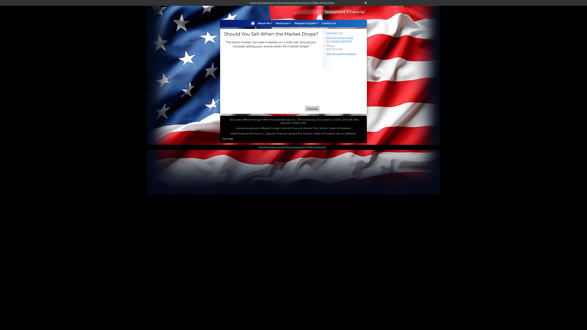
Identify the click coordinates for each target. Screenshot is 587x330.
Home (252, 23)
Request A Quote (305, 23)
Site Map (228, 138)
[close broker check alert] (365, 3)
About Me (264, 23)
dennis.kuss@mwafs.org (341, 53)
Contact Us (329, 23)
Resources (282, 23)
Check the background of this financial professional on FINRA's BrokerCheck (292, 2)
